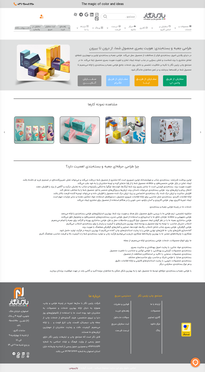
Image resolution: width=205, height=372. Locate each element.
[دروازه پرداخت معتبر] (186, 329)
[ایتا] (97, 19)
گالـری (142, 28)
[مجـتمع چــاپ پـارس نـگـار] (154, 16)
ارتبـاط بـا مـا (84, 28)
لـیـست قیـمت (115, 28)
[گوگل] (86, 15)
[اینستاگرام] (97, 15)
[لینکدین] (92, 15)
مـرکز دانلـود (132, 28)
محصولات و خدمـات (185, 28)
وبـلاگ (97, 28)
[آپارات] (76, 15)
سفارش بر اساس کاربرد (165, 28)
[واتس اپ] (22, 356)
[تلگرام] (81, 15)
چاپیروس (73, 368)
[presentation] (200, 132)
